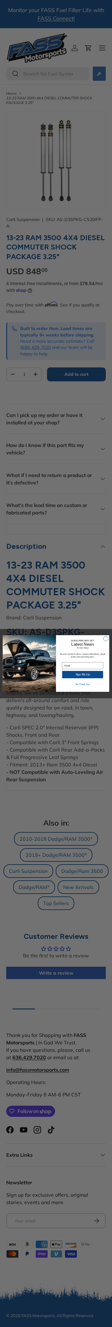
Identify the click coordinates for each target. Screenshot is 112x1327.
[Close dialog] (105, 638)
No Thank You (83, 684)
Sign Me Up (83, 674)
